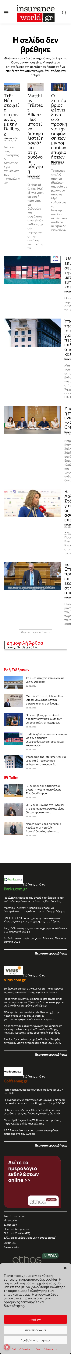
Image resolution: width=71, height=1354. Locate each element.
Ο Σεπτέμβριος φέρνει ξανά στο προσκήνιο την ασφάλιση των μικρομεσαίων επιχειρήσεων (59, 126)
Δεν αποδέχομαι (35, 1330)
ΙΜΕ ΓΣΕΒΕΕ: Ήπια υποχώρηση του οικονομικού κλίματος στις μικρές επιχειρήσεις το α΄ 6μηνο (32, 919)
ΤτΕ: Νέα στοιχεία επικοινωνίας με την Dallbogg (12, 114)
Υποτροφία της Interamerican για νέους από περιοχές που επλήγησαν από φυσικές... (46, 760)
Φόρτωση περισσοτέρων (34, 632)
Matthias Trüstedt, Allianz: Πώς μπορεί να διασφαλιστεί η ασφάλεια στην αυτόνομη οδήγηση (35, 133)
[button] (65, 1268)
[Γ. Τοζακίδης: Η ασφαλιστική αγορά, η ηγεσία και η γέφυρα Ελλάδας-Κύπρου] (13, 790)
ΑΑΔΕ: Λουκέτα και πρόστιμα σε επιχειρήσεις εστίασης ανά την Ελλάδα (31, 1132)
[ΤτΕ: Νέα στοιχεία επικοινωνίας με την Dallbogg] (12, 87)
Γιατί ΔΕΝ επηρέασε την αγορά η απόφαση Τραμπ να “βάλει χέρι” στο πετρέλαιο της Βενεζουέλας (34, 899)
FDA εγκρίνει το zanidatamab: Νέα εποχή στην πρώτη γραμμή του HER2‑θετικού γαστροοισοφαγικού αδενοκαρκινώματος (31, 1016)
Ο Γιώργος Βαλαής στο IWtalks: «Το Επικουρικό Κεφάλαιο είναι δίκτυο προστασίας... (45, 808)
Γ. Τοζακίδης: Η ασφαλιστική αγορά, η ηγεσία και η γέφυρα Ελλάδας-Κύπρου (44, 789)
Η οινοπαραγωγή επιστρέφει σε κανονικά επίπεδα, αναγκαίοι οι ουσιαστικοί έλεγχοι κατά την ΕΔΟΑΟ (34, 1101)
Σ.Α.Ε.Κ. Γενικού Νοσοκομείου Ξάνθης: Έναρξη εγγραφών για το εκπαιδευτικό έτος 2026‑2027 (32, 1041)
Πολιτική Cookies (21, 1349)
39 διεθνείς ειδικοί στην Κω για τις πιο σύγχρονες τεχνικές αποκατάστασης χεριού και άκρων (33, 990)
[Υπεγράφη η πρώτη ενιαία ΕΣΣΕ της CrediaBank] (32, 420)
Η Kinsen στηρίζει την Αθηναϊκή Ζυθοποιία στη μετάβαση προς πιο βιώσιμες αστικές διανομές (32, 1111)
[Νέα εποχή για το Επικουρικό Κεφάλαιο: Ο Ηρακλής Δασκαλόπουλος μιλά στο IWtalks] (13, 828)
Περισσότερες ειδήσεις (51, 953)
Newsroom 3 (10, 138)
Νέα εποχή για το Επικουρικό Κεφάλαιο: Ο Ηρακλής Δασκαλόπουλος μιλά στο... (43, 827)
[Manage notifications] (7, 1347)
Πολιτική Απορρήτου (46, 1349)
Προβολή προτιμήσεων (35, 1340)
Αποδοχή (35, 1319)
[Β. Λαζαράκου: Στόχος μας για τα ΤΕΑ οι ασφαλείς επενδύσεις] (32, 503)
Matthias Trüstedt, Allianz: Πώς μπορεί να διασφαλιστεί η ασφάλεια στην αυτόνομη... (44, 699)
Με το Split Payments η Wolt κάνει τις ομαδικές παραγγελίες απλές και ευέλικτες (32, 1121)
